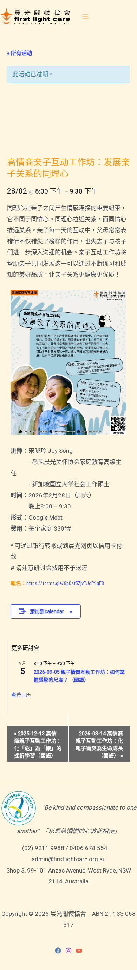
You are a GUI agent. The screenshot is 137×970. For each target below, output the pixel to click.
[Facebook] (58, 950)
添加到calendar (47, 611)
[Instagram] (68, 950)
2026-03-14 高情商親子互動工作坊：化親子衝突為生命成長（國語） (99, 744)
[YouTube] (79, 950)
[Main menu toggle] (85, 16)
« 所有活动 (19, 53)
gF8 (100, 583)
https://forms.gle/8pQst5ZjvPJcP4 (61, 583)
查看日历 (21, 695)
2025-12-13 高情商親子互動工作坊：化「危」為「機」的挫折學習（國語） (37, 744)
